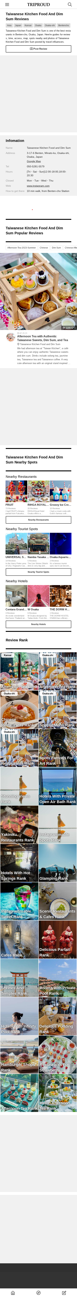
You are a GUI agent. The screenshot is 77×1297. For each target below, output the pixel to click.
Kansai (28, 25)
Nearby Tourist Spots (38, 572)
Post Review (40, 48)
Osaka (38, 25)
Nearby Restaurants (38, 520)
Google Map (34, 161)
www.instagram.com (38, 185)
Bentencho (63, 25)
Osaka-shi (50, 25)
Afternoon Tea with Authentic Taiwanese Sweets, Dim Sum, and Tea (42, 340)
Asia (9, 25)
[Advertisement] (38, 93)
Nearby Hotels (38, 624)
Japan (18, 25)
